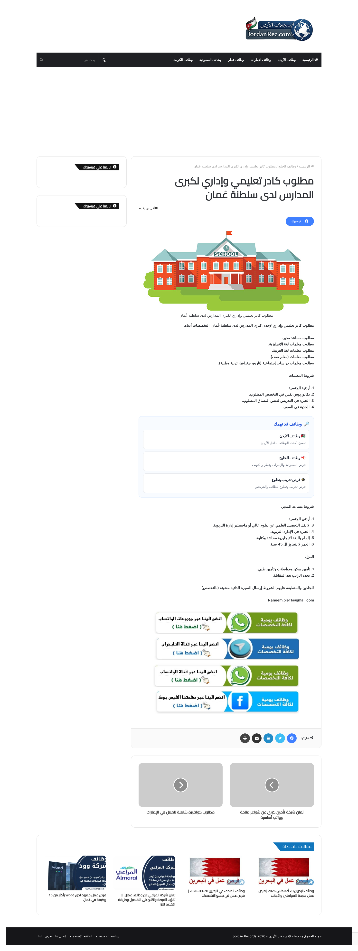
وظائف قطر (236, 60)
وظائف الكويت (183, 60)
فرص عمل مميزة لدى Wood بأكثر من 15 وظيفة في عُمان (77, 897)
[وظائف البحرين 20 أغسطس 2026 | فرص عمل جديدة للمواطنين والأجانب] (283, 871)
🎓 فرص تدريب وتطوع (280, 483)
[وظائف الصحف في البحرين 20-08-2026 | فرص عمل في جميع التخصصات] (214, 871)
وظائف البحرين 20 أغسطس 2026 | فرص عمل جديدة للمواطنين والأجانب (286, 893)
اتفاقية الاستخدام (81, 936)
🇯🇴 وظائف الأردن (283, 439)
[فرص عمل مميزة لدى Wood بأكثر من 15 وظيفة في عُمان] (75, 873)
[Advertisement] (179, 112)
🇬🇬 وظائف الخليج (279, 461)
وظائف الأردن (287, 60)
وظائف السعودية (210, 60)
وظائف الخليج (287, 166)
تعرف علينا (45, 936)
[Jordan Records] (278, 29)
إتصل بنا (60, 936)
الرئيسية (308, 60)
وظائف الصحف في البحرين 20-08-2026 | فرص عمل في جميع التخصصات (216, 893)
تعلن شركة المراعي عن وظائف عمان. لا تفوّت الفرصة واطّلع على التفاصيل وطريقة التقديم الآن (146, 899)
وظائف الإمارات (261, 60)
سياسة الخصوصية (107, 936)
